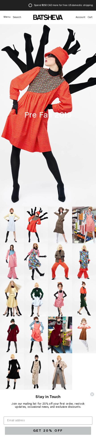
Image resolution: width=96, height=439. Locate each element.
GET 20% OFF (48, 430)
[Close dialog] (92, 394)
